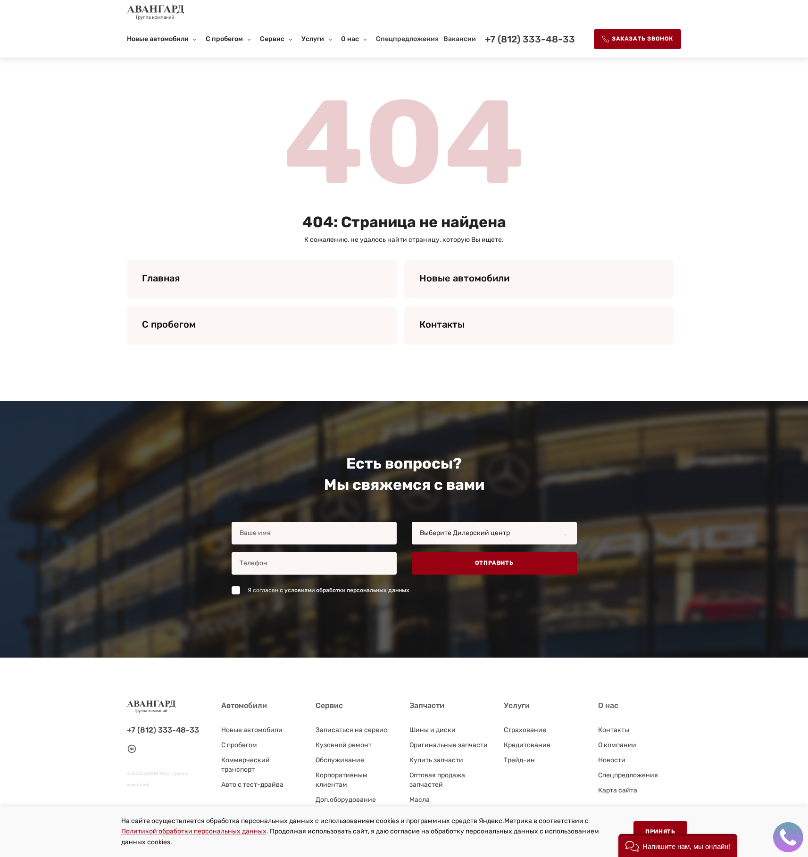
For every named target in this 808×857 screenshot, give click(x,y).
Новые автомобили (158, 39)
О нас (350, 39)
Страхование (525, 730)
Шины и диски (432, 730)
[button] (677, 845)
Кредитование (527, 745)
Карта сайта (617, 790)
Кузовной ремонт (344, 745)
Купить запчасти (436, 760)
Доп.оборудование (346, 800)
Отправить (494, 563)
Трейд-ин (519, 760)
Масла (419, 800)
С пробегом (224, 39)
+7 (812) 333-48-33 (530, 39)
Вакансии (459, 39)
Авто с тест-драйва (252, 785)
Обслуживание (340, 760)
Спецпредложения (407, 39)
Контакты (613, 730)
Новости (611, 760)
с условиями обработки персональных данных (344, 590)
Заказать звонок (642, 38)
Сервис (272, 39)
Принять (660, 831)
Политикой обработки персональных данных (194, 831)
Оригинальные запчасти (448, 745)
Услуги (312, 39)
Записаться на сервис (351, 730)
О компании (617, 745)
